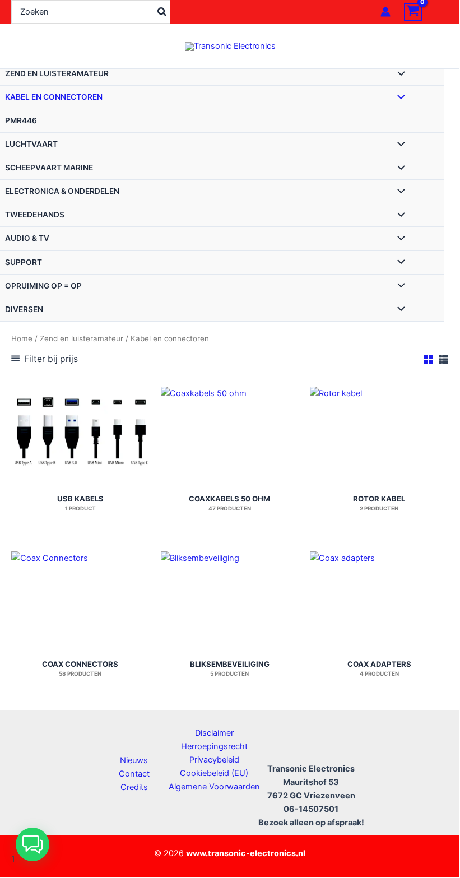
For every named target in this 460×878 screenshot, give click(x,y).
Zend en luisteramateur (81, 338)
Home (21, 338)
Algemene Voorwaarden (214, 787)
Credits (134, 787)
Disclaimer (214, 733)
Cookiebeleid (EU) (214, 773)
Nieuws (134, 760)
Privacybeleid (214, 760)
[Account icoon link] (385, 12)
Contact (134, 774)
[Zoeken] (162, 12)
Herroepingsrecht (214, 746)
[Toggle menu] (398, 74)
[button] (32, 844)
